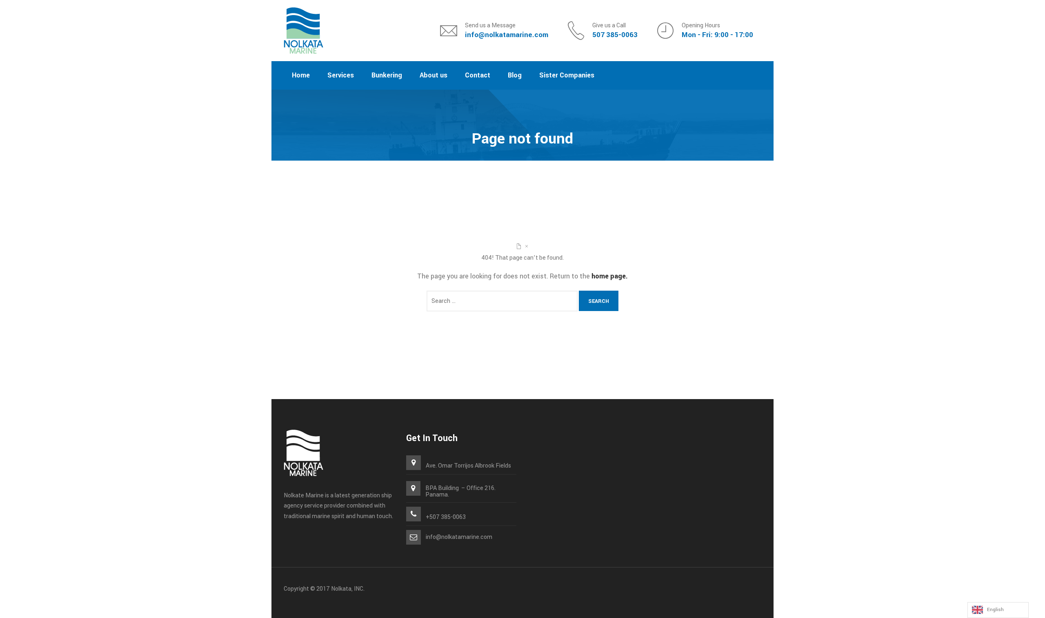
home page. (609, 276)
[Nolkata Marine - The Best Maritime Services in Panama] (303, 30)
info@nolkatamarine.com (506, 35)
